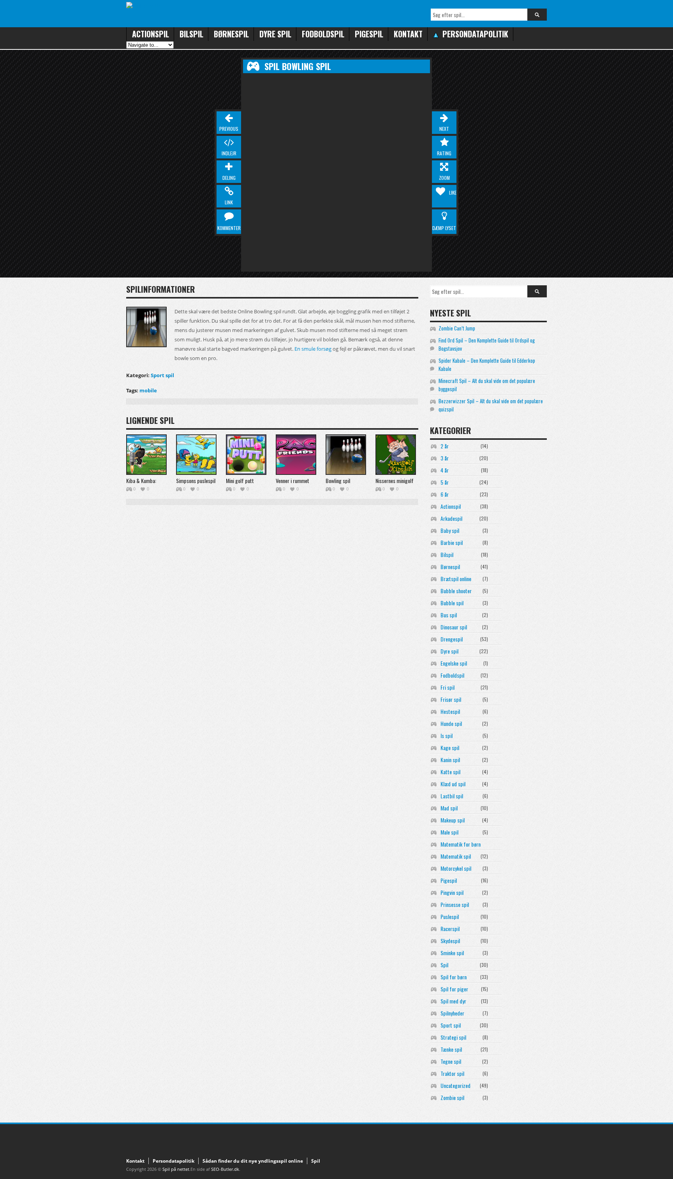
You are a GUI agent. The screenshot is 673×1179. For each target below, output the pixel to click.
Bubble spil (451, 603)
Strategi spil (453, 1037)
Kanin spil (450, 760)
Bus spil (448, 615)
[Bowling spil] (345, 454)
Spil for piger (454, 989)
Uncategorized (455, 1085)
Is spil (446, 735)
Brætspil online (455, 579)
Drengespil (451, 639)
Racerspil (450, 928)
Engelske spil (453, 663)
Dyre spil (275, 34)
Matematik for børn (460, 844)
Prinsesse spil (454, 904)
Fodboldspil (323, 34)
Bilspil (191, 34)
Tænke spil (451, 1049)
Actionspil (150, 34)
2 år (444, 446)
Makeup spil (452, 820)
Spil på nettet (175, 1169)
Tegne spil (450, 1061)
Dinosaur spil (453, 627)
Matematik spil (455, 856)
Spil (444, 965)
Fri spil (447, 687)
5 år (444, 482)
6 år (444, 494)
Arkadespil (451, 518)
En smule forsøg (312, 348)
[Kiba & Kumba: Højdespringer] (146, 454)
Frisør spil (450, 699)
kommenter (229, 228)
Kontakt (408, 34)
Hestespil (450, 711)
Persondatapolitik (173, 1161)
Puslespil (449, 916)
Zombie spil (452, 1097)
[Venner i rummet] (296, 454)
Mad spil (449, 808)
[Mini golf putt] (246, 454)
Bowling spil (338, 480)
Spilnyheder (452, 1013)
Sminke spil (452, 953)
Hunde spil (451, 723)
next (444, 128)
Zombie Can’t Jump (457, 328)
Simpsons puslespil (195, 480)
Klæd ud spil (452, 784)
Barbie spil (451, 542)
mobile (148, 390)
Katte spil (450, 772)
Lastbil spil (451, 796)
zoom (444, 177)
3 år (444, 458)
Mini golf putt (240, 480)
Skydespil (450, 941)
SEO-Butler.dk (225, 1169)
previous (228, 128)
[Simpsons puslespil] (196, 454)
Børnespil (231, 34)
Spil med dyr (453, 1001)
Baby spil (449, 530)
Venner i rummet (292, 480)
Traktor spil (452, 1073)
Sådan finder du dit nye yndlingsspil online (253, 1161)
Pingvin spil (451, 892)
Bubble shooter (456, 591)
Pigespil (369, 34)
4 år (444, 470)
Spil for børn (453, 977)
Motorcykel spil (455, 868)
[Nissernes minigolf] (395, 454)
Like (452, 192)
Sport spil (162, 375)
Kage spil (449, 747)
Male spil (449, 832)
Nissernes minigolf (394, 480)
